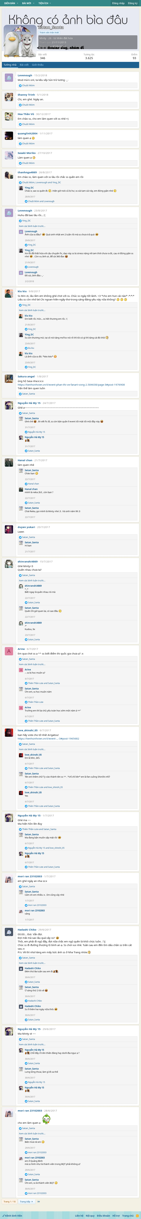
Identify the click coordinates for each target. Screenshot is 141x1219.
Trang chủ (128, 1215)
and (41, 201)
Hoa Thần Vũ (26, 114)
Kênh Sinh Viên (13, 1215)
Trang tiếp (25, 1201)
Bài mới (26, 3)
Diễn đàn (9, 3)
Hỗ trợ (116, 1215)
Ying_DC (29, 187)
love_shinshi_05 (28, 730)
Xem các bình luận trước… (32, 226)
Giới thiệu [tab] (38, 64)
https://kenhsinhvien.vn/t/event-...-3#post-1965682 (48, 738)
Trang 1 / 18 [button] (9, 1201)
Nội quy (90, 1215)
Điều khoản (103, 1215)
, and (41, 182)
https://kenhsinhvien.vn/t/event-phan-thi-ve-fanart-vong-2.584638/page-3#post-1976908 (71, 384)
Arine (21, 649)
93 (134, 58)
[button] (17, 3)
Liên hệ (79, 1215)
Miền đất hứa (65, 38)
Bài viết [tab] (24, 64)
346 (42, 58)
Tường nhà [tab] (10, 64)
